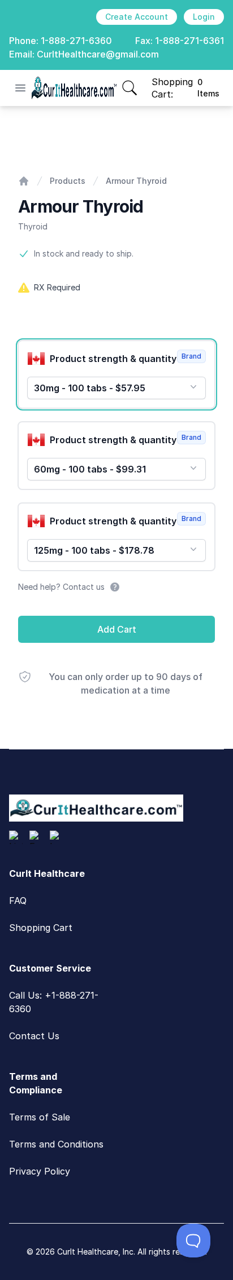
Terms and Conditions (56, 1144)
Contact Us (34, 1035)
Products (67, 181)
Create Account (136, 16)
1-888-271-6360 (76, 40)
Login (204, 16)
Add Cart (116, 629)
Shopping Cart (40, 927)
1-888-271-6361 (189, 40)
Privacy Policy (39, 1171)
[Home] (23, 181)
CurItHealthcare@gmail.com (98, 54)
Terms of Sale (39, 1117)
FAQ (18, 900)
